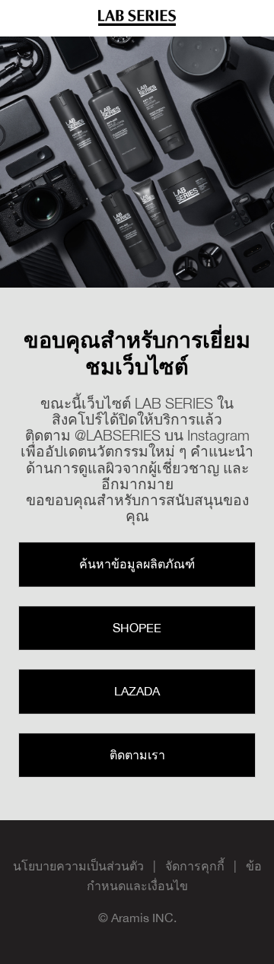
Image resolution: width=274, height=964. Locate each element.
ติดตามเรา (137, 755)
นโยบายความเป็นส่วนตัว (78, 866)
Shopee (137, 628)
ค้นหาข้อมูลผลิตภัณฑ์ (137, 564)
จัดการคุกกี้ (195, 866)
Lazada (137, 691)
